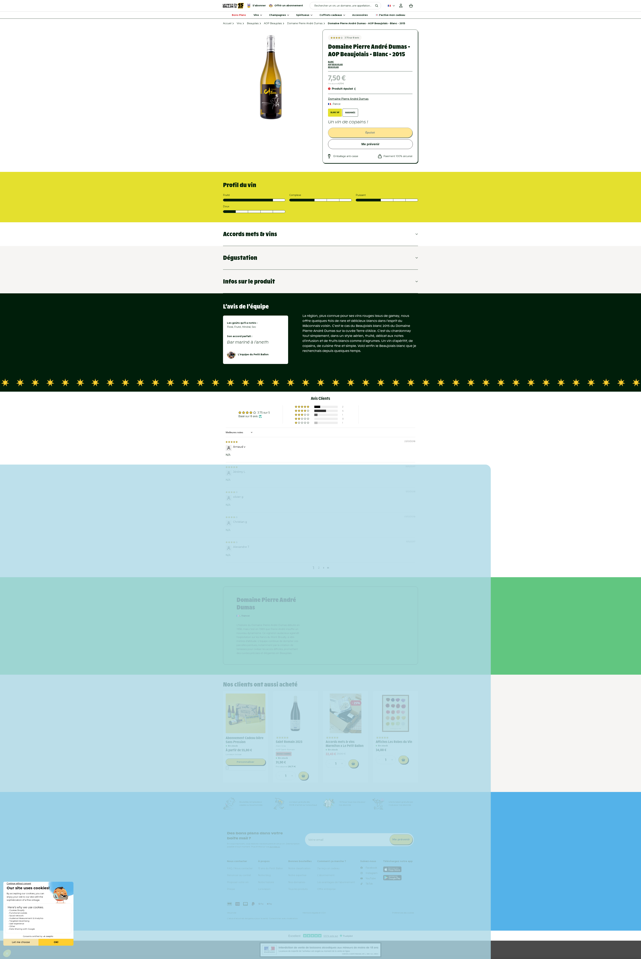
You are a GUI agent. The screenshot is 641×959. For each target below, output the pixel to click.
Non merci (362, 525)
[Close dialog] (398, 423)
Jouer (362, 513)
